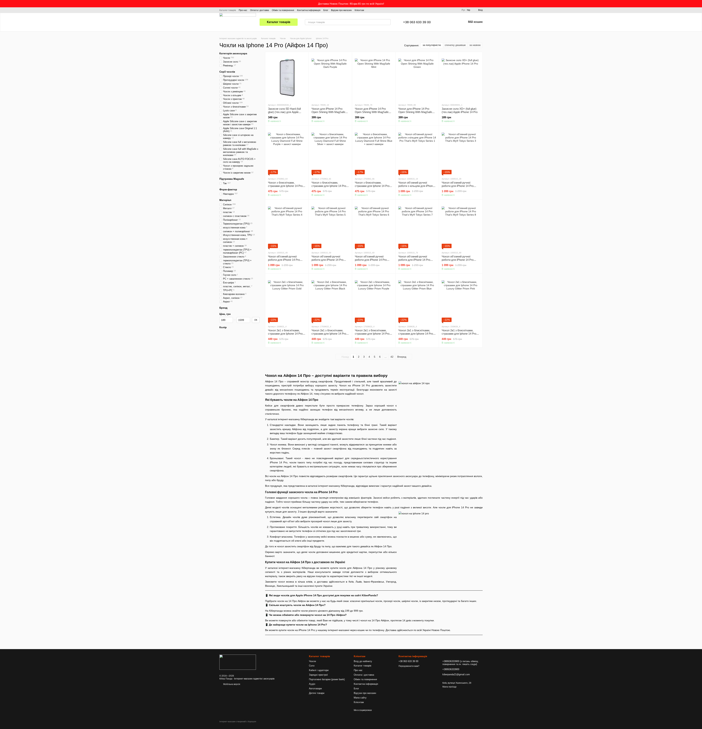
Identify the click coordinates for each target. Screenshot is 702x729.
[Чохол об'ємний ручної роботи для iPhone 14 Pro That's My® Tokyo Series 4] (287, 225)
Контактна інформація (308, 10)
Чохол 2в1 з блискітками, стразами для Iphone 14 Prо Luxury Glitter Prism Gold (285, 333)
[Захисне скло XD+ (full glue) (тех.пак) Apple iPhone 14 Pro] (461, 77)
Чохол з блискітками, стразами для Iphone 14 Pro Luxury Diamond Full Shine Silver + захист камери (329, 187)
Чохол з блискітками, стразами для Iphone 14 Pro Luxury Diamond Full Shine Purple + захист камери (285, 187)
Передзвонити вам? (409, 666)
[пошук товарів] (388, 22)
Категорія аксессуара (233, 53)
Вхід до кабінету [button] (363, 661)
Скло (311, 665)
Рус (463, 10)
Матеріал (225, 200)
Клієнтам (359, 10)
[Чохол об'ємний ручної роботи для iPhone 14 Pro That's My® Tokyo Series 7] (417, 225)
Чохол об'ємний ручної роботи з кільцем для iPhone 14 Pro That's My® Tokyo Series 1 (416, 187)
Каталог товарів (227, 10)
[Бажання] (454, 22)
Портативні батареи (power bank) (327, 679)
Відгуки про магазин (341, 10)
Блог (325, 10)
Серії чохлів (227, 71)
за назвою (475, 45)
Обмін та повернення (283, 10)
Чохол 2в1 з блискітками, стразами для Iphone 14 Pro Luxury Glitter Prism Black (329, 333)
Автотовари (315, 688)
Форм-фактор (228, 189)
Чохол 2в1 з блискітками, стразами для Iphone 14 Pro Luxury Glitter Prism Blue (415, 333)
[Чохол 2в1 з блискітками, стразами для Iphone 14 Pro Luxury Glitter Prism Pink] (461, 299)
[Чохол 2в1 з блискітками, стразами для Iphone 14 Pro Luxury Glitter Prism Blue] (417, 299)
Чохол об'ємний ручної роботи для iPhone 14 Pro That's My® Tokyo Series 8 (458, 260)
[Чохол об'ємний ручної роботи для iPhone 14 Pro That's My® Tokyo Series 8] (461, 225)
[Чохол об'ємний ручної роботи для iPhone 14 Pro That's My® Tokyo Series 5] (330, 225)
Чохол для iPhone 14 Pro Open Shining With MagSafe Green (415, 112)
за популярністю (432, 45)
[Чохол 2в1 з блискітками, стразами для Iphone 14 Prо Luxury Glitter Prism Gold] (287, 299)
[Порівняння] (445, 22)
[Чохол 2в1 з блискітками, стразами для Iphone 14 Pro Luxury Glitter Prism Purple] (374, 299)
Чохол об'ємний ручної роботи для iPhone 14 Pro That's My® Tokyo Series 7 (414, 260)
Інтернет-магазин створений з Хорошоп (237, 721)
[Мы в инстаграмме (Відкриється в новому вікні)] (373, 10)
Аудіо (312, 684)
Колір (223, 327)
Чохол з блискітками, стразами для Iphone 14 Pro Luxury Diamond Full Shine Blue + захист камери (372, 187)
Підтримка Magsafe (231, 178)
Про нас (243, 10)
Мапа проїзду (449, 686)
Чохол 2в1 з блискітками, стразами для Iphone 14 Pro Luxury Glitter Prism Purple (372, 333)
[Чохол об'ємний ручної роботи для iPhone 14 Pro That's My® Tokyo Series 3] (461, 151)
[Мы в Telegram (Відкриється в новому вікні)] (377, 10)
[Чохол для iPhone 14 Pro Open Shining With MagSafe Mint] (374, 77)
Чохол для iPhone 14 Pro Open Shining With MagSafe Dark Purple (328, 112)
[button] (699, 4)
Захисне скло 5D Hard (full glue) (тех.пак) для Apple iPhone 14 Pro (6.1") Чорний (285, 112)
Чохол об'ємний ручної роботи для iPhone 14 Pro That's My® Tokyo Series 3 (458, 186)
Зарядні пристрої (318, 674)
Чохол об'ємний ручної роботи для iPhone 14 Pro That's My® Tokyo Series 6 (371, 260)
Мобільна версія (231, 684)
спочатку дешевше (455, 45)
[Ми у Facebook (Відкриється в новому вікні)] (369, 10)
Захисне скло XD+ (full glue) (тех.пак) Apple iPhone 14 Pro (460, 110)
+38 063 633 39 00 (417, 22)
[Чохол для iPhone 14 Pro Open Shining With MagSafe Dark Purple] (330, 77)
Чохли (312, 661)
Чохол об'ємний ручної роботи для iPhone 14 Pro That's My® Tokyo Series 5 (328, 260)
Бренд (223, 307)
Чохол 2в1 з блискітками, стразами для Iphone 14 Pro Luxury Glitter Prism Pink (459, 333)
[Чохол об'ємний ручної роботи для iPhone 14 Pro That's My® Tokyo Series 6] (374, 225)
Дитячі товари (316, 693)
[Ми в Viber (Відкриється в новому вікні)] (382, 10)
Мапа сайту (360, 697)
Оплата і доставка (259, 10)
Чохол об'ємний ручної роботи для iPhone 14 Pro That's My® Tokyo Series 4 (284, 260)
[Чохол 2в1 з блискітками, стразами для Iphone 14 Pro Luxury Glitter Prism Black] (330, 299)
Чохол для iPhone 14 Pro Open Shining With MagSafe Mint (371, 112)
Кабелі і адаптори (319, 670)
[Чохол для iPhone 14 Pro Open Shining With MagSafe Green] (417, 77)
